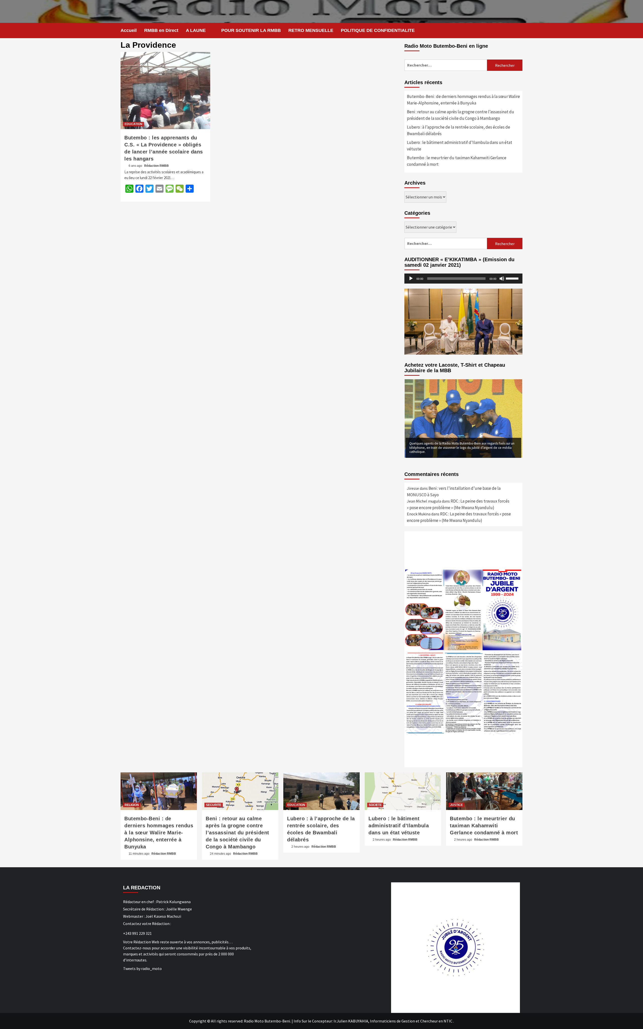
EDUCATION (133, 124)
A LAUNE (196, 30)
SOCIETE (375, 805)
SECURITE (213, 805)
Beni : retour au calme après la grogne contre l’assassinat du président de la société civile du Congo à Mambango (460, 115)
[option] (463, 418)
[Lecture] (410, 278)
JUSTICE (456, 805)
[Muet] (501, 278)
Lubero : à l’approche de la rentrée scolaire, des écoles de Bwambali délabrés (458, 130)
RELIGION (132, 805)
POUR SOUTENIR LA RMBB (251, 30)
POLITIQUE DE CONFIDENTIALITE (378, 30)
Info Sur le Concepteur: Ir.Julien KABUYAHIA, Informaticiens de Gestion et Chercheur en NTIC (373, 1020)
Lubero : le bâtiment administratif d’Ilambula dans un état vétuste (459, 146)
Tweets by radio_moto (142, 968)
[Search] (519, 30)
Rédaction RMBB (156, 166)
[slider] (513, 278)
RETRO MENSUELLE (310, 30)
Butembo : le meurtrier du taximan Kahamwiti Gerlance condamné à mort (456, 161)
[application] (463, 279)
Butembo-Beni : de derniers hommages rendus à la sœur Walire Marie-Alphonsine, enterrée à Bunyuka (463, 100)
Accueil (129, 30)
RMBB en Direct (161, 30)
